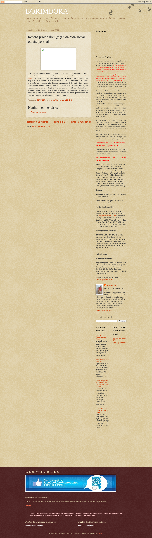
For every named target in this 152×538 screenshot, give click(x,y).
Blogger (99, 533)
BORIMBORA (47, 11)
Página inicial (59, 122)
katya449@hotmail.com (107, 216)
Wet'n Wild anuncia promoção (102, 360)
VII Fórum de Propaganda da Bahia (101, 337)
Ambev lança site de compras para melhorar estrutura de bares (102, 383)
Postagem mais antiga (80, 122)
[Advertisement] (110, 448)
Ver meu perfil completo (104, 311)
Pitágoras (28, 505)
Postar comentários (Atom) (41, 126)
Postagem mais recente (37, 122)
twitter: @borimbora (119, 343)
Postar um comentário (38, 112)
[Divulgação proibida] (58, 68)
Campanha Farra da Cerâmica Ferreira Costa (102, 410)
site (65, 78)
